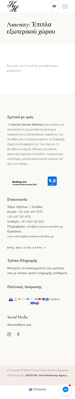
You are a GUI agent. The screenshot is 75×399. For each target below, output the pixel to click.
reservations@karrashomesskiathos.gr (30, 236)
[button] (65, 389)
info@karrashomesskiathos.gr (45, 226)
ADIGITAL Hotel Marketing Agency (46, 375)
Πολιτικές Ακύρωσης (24, 286)
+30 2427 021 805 (32, 221)
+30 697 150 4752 (19, 216)
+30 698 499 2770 (30, 212)
